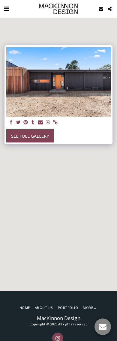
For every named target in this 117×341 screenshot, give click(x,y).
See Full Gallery (30, 136)
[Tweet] (18, 122)
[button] (7, 8)
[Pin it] (25, 122)
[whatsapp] (48, 122)
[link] (55, 122)
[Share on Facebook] (11, 122)
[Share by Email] (40, 122)
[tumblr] (33, 122)
